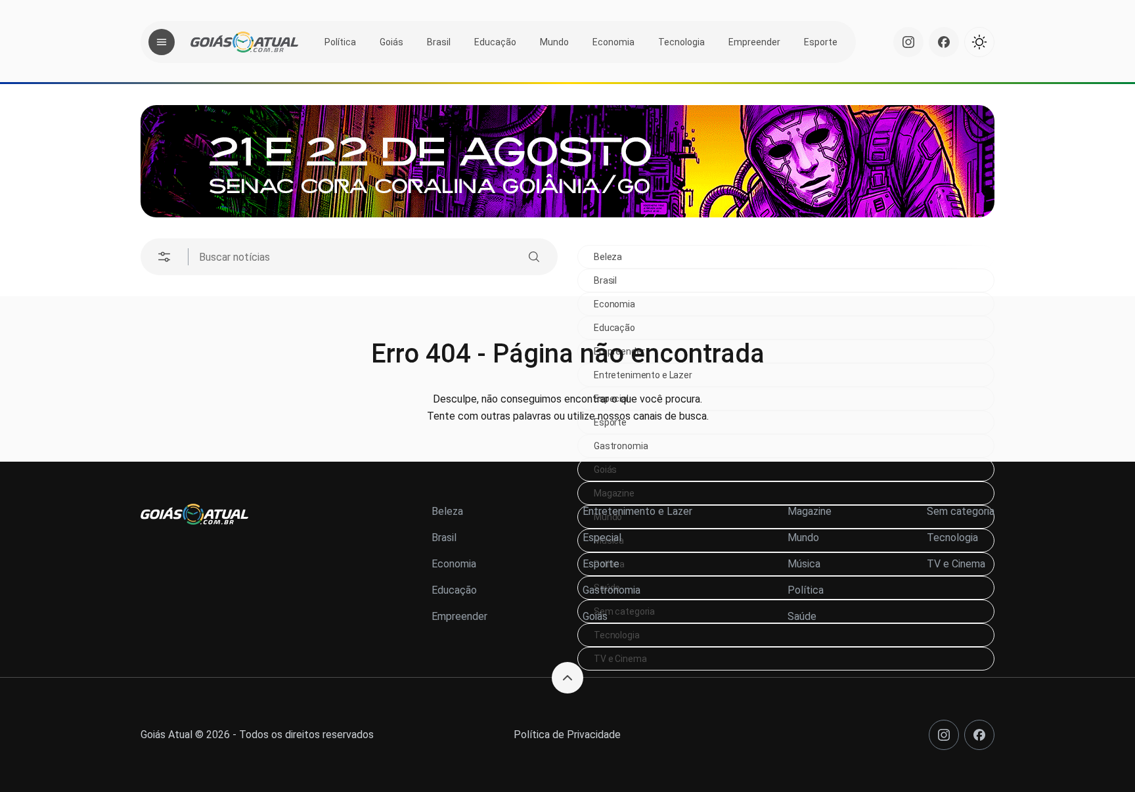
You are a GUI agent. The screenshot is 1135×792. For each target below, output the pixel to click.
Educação (495, 42)
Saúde (802, 616)
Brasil (439, 42)
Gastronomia (621, 446)
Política (340, 42)
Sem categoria (960, 511)
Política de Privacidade (567, 734)
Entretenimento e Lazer (637, 511)
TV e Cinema (620, 658)
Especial (602, 537)
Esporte (820, 42)
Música (804, 564)
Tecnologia (681, 42)
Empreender (754, 42)
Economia (613, 42)
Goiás (391, 42)
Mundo (554, 42)
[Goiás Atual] (244, 42)
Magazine (614, 493)
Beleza (608, 257)
